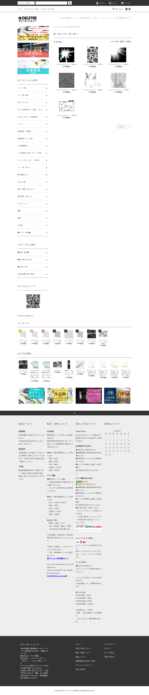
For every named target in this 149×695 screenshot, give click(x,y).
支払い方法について (83, 648)
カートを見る (109, 653)
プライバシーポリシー (84, 665)
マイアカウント (110, 644)
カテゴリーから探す (33, 9)
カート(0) (127, 3)
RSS (77, 669)
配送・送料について (83, 653)
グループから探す (49, 9)
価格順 (122, 41)
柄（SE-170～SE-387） (74, 27)
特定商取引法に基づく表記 (85, 661)
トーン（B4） (62, 27)
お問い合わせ (119, 9)
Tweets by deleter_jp (25, 316)
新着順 (128, 41)
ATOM (82, 669)
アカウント (102, 3)
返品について (80, 657)
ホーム (20, 9)
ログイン (114, 3)
